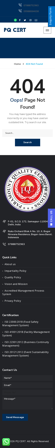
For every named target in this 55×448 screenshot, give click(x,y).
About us (10, 264)
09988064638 (31, 11)
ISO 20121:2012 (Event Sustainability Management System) (25, 353)
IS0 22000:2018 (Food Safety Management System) (20, 323)
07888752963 (31, 5)
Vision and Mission (16, 284)
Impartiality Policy (15, 270)
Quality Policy (13, 277)
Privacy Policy (13, 300)
